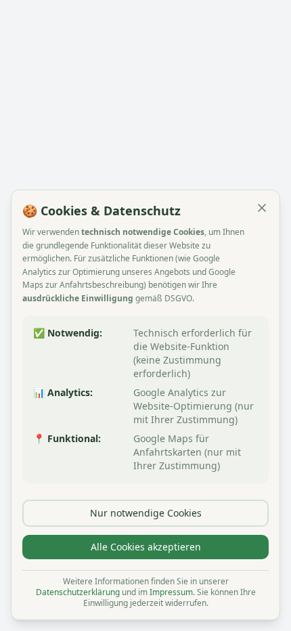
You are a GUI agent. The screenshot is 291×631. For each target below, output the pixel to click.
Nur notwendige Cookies (146, 512)
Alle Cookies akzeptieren (146, 546)
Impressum (171, 592)
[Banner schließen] (262, 208)
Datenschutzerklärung (78, 592)
